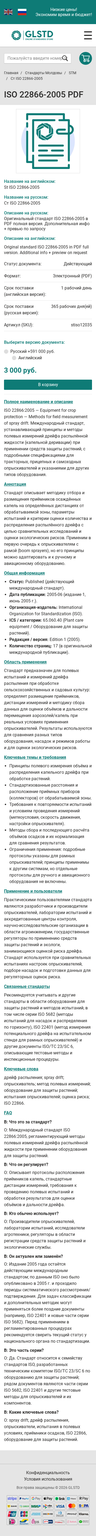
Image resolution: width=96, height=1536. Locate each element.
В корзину (48, 384)
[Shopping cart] (85, 58)
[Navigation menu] (88, 35)
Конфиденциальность (48, 1472)
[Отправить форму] (65, 58)
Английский (30, 357)
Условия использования (48, 1479)
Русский (32, 351)
